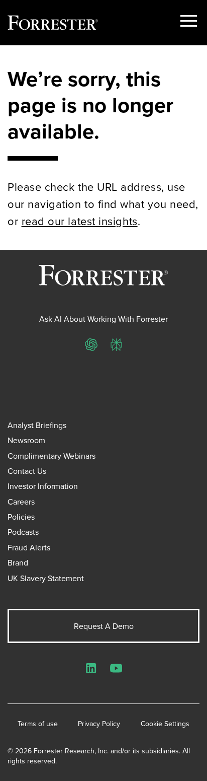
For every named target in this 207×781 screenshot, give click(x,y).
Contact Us (27, 470)
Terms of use (38, 724)
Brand (18, 562)
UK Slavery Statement (46, 578)
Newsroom (26, 440)
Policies (21, 516)
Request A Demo (104, 625)
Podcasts (23, 531)
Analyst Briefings (37, 425)
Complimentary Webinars (51, 455)
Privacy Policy (99, 724)
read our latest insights (80, 221)
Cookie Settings (165, 724)
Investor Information (43, 485)
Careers (21, 501)
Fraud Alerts (29, 547)
